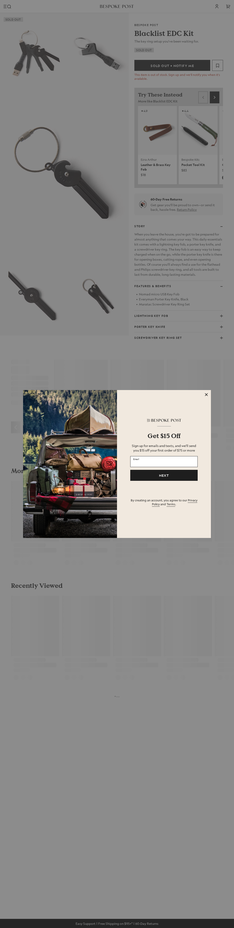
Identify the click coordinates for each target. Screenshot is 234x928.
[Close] (206, 394)
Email (136, 458)
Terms (171, 504)
